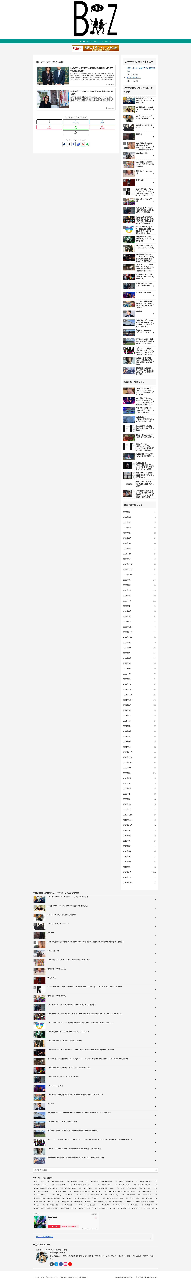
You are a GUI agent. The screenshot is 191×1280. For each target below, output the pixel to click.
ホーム (37, 1277)
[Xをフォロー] (69, 144)
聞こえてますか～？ (134, 77)
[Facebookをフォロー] (74, 144)
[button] (76, 132)
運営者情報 (82, 1277)
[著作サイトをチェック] (64, 144)
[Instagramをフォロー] (78, 144)
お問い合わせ (72, 1277)
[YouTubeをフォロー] (83, 144)
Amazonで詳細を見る (44, 1236)
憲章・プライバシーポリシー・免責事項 (53, 1277)
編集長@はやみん (58, 1252)
